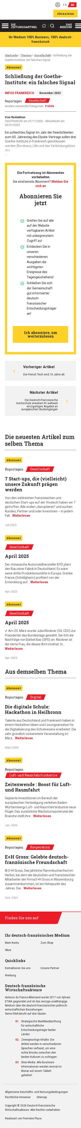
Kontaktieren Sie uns (18, 968)
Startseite (11, 55)
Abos (8, 950)
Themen (26, 55)
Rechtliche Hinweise (18, 1097)
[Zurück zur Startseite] (44, 26)
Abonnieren (65, 13)
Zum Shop (46, 942)
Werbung (10, 975)
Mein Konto (12, 942)
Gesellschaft (42, 55)
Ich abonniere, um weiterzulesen (40, 334)
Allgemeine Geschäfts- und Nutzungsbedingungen (36, 1092)
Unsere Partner (49, 968)
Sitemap (42, 1097)
